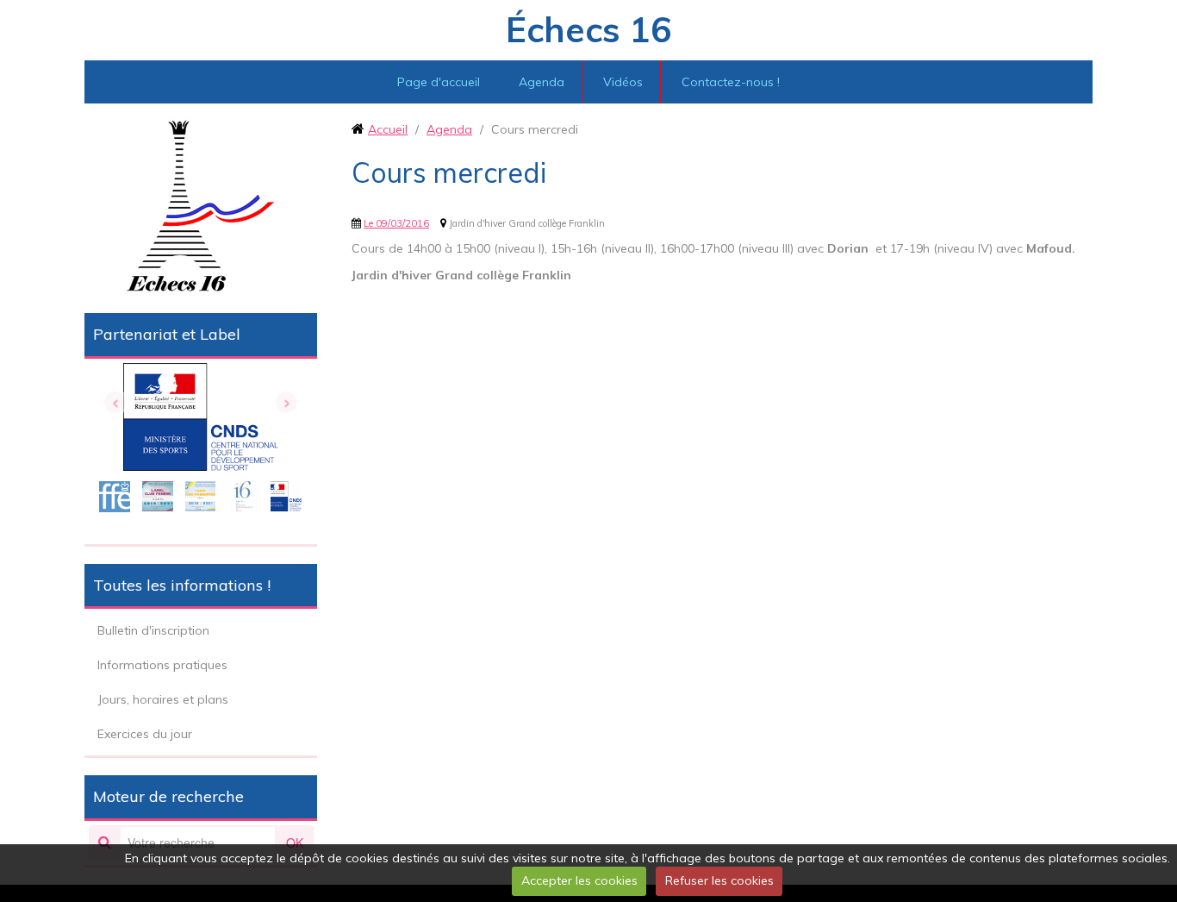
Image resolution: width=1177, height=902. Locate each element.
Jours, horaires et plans (162, 699)
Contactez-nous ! (731, 82)
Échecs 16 (588, 29)
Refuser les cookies (719, 880)
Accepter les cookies (579, 880)
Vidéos (623, 82)
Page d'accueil (438, 82)
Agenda (541, 82)
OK (294, 842)
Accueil (388, 129)
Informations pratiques (162, 665)
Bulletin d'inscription (153, 630)
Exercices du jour (144, 734)
